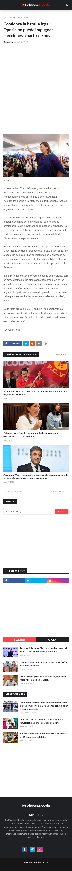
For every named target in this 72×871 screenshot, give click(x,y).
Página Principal (10, 17)
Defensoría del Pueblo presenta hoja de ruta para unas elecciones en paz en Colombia (31, 435)
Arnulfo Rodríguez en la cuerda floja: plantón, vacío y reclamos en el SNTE (43, 678)
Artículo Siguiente (58, 491)
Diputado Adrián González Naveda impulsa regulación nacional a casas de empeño (42, 721)
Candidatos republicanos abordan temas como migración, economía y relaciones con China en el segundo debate (44, 705)
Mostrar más (62, 354)
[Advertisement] (36, 83)
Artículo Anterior (13, 491)
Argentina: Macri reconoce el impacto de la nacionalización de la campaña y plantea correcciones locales (35, 476)
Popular (52, 640)
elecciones (24, 17)
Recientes (19, 640)
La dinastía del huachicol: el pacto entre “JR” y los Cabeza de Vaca (43, 664)
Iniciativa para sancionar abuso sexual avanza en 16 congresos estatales (43, 735)
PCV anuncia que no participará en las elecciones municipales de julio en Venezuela (35, 393)
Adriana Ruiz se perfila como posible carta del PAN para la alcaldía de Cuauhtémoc (43, 650)
